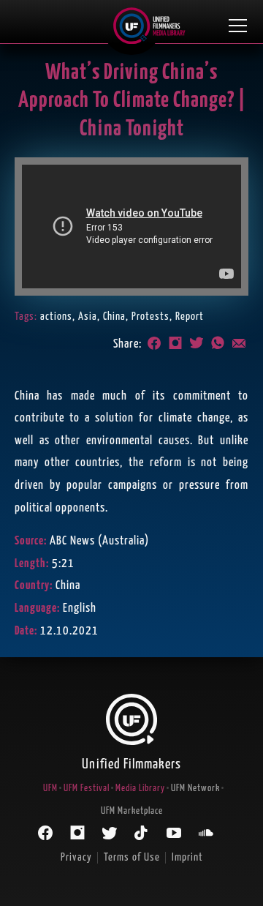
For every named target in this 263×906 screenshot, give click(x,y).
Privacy (76, 857)
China (114, 316)
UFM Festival (87, 788)
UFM (50, 788)
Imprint (187, 857)
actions (56, 316)
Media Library (140, 788)
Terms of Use (132, 857)
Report (189, 316)
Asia (87, 316)
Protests (150, 316)
